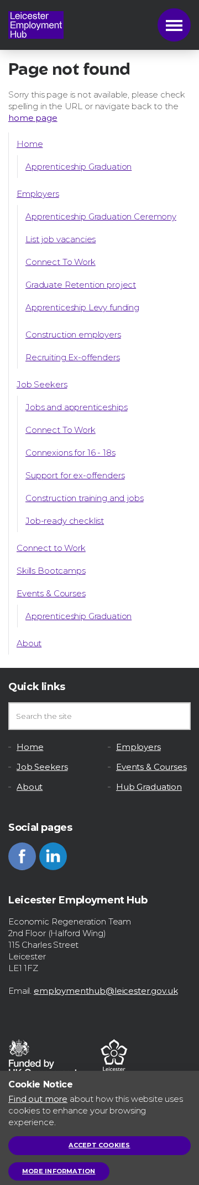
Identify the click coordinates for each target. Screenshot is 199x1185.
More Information (59, 1171)
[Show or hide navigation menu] (174, 25)
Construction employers (73, 334)
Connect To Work (60, 262)
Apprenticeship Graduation (78, 166)
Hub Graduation (149, 787)
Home (30, 144)
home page (32, 118)
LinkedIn (53, 856)
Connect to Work (51, 548)
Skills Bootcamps (51, 570)
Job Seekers (42, 384)
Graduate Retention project (80, 284)
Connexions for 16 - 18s (70, 452)
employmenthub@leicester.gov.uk (106, 990)
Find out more (37, 1099)
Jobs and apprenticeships (76, 407)
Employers (38, 193)
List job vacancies (60, 239)
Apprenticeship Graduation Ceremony (100, 216)
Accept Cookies (99, 1145)
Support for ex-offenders (74, 475)
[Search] (177, 716)
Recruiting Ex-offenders (72, 357)
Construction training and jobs (84, 498)
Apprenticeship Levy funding (82, 307)
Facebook (22, 856)
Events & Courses (51, 593)
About (29, 643)
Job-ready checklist (64, 520)
